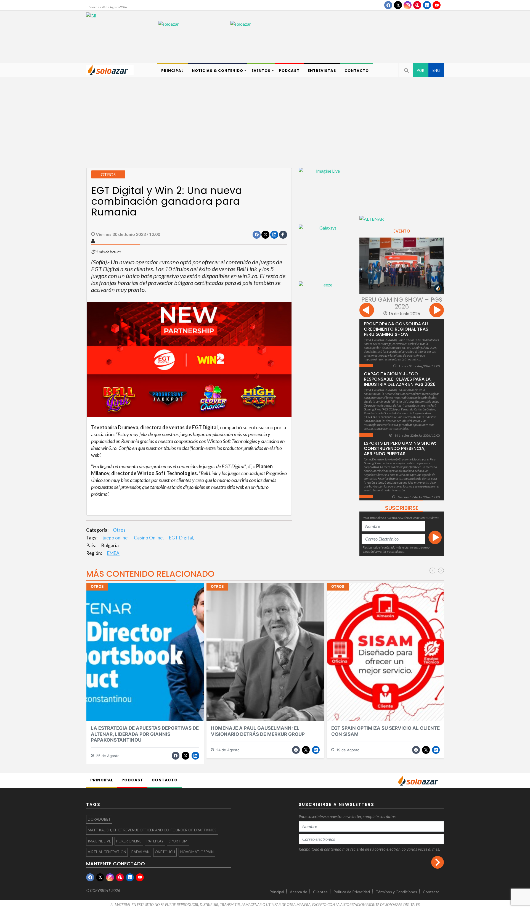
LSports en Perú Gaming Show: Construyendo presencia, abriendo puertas (400, 448)
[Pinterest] (417, 5)
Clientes (320, 891)
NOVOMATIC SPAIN (197, 852)
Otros (119, 530)
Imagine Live (99, 841)
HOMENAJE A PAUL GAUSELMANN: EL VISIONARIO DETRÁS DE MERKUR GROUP (258, 731)
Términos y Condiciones (396, 891)
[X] (398, 5)
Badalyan (140, 852)
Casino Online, (149, 538)
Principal (276, 891)
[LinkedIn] (427, 5)
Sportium (178, 841)
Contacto (431, 891)
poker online (128, 841)
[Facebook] (388, 5)
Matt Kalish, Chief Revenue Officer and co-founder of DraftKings (152, 830)
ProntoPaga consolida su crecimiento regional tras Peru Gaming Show (396, 329)
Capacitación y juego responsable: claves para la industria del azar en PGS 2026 (400, 379)
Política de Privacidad (351, 891)
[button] (406, 70)
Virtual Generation (107, 852)
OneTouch (165, 852)
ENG (436, 70)
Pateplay (155, 841)
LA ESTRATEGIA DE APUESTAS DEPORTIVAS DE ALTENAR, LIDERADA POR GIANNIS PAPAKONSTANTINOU (145, 734)
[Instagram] (408, 5)
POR (420, 70)
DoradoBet (99, 819)
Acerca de (298, 891)
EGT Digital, (181, 538)
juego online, (116, 538)
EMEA (113, 553)
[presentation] (366, 311)
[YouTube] (437, 5)
